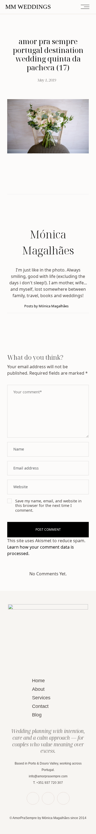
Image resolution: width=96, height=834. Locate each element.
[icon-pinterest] (48, 798)
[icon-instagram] (63, 798)
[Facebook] (32, 182)
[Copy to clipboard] (63, 182)
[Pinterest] (53, 182)
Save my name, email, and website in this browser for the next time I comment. (48, 506)
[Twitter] (42, 182)
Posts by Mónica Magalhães (46, 306)
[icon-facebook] (33, 798)
